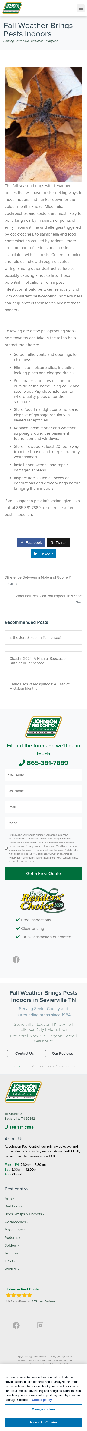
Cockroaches (15, 1221)
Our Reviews (62, 1053)
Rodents (11, 1237)
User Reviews (43, 1301)
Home (16, 1066)
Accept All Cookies (43, 1422)
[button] (81, 8)
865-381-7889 (46, 762)
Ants (8, 1198)
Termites (11, 1253)
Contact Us (24, 1053)
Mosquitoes (14, 1229)
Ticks (9, 1260)
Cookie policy (42, 1400)
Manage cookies (43, 1409)
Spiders (11, 1245)
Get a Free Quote (43, 873)
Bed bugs (12, 1206)
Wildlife (11, 1268)
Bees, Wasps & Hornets (23, 1213)
